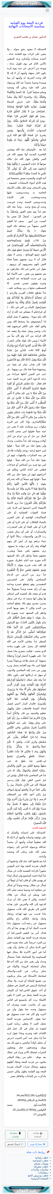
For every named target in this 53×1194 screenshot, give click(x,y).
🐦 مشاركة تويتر (38, 1144)
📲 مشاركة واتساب (15, 1135)
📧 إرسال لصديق (15, 1144)
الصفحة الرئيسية (39, 1178)
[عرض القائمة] (47, 10)
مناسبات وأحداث (39, 1169)
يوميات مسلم (41, 1163)
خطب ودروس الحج (38, 1175)
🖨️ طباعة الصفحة (37, 1135)
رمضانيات (43, 1172)
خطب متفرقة (41, 1166)
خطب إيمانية (41, 1157)
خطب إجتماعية (40, 1160)
